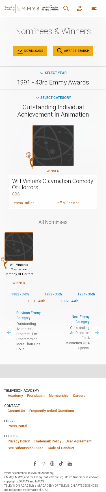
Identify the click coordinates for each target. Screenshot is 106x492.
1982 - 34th (20, 294)
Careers (79, 396)
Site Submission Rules (26, 448)
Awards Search (76, 51)
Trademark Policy (47, 441)
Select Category (55, 98)
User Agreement (79, 441)
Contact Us (16, 411)
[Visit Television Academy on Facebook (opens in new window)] (34, 463)
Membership (59, 396)
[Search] (66, 8)
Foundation (36, 396)
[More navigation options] (94, 8)
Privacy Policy (19, 441)
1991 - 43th (36, 301)
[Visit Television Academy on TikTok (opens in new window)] (61, 463)
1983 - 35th (53, 294)
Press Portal (17, 426)
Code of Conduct (61, 448)
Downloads (33, 51)
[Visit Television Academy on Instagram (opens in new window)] (43, 463)
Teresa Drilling (23, 203)
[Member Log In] (79, 8)
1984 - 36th (86, 294)
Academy (15, 396)
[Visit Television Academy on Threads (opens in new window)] (52, 463)
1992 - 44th (69, 301)
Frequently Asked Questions (51, 411)
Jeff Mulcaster (67, 203)
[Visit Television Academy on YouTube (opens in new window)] (69, 463)
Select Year (56, 73)
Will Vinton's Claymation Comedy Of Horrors (52, 184)
